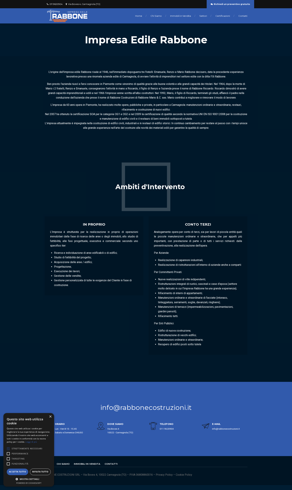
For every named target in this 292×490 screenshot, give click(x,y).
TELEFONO (166, 424)
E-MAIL (216, 424)
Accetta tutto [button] (17, 471)
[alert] (28, 450)
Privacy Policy (164, 474)
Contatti (242, 16)
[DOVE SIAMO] (101, 426)
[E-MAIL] (205, 426)
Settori (203, 16)
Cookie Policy (184, 474)
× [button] (50, 416)
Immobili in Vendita (180, 16)
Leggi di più (31, 441)
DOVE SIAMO (115, 424)
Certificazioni (222, 16)
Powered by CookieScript (28, 483)
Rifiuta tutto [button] (40, 471)
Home (138, 16)
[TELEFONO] (153, 426)
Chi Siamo (156, 16)
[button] (29, 479)
